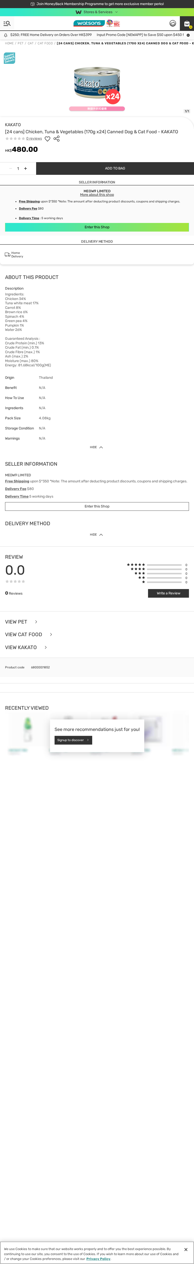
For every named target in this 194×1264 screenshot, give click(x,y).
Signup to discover (70, 740)
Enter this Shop (97, 227)
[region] (97, 1252)
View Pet (17, 622)
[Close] (185, 1249)
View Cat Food (24, 634)
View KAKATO (21, 647)
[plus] (25, 168)
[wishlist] (47, 138)
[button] (187, 23)
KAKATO (13, 124)
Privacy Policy (98, 1259)
